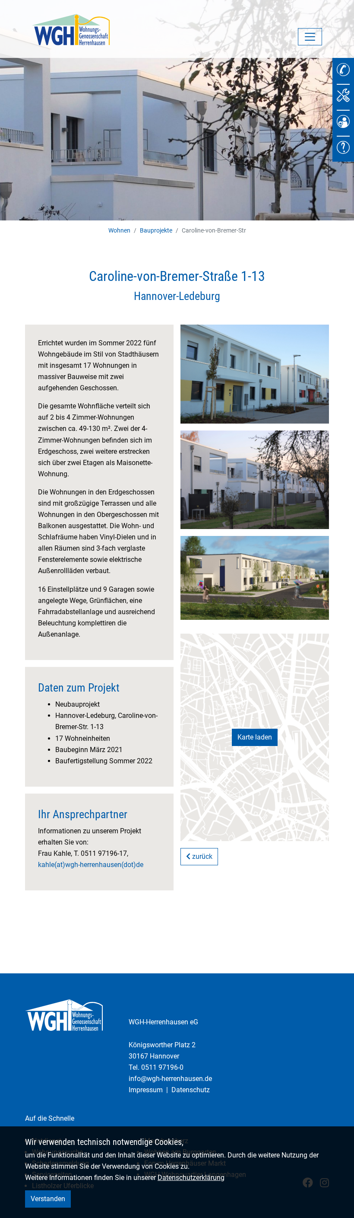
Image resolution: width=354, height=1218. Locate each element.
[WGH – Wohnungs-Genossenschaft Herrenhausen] (71, 29)
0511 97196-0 (162, 1067)
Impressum (146, 1090)
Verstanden (48, 1199)
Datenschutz (190, 1090)
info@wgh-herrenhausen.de (170, 1079)
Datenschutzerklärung (191, 1177)
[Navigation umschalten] (310, 36)
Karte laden (254, 737)
